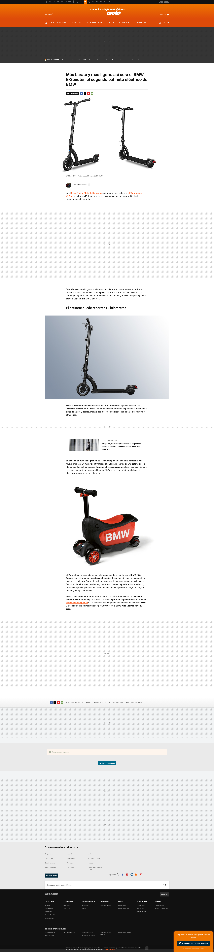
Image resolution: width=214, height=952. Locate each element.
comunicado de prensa (77, 602)
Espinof (84, 908)
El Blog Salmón (159, 905)
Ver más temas (51, 875)
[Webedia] (51, 893)
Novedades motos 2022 (95, 868)
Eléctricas (70, 867)
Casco (99, 60)
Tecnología (79, 702)
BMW (84, 60)
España (91, 60)
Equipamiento (50, 863)
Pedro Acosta (124, 60)
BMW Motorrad (100, 702)
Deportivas (76, 23)
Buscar (165, 885)
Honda (90, 863)
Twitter (160, 23)
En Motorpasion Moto (109, 440)
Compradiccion (141, 912)
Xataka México (50, 932)
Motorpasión (122, 905)
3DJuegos (67, 905)
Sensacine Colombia (88, 936)
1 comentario (73, 93)
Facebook (164, 23)
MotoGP (110, 23)
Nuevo (163, 14)
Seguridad (49, 858)
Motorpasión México (124, 932)
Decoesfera (140, 908)
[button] (81, 184)
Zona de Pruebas (58, 23)
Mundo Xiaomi (49, 918)
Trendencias (141, 905)
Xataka (47, 905)
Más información (109, 949)
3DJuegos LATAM (69, 932)
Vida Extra (67, 908)
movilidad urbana (116, 702)
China (63, 60)
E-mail (92, 93)
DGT (78, 60)
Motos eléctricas (94, 23)
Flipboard (88, 93)
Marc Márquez (140, 23)
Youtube (127, 874)
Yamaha (70, 863)
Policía (107, 60)
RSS (136, 874)
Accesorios (124, 23)
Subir (163, 894)
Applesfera (48, 912)
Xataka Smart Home (51, 915)
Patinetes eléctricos (134, 702)
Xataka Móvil (49, 908)
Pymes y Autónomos (161, 908)
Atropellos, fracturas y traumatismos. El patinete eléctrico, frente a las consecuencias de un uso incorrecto (121, 447)
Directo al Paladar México (105, 933)
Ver (108, 763)
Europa (114, 60)
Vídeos (90, 854)
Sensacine (85, 905)
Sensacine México (87, 932)
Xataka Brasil (49, 936)
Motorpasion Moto (107, 11)
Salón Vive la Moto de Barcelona (86, 193)
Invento (71, 60)
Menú (50, 14)
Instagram (168, 23)
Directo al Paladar (105, 905)
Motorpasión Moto (124, 908)
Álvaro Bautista (136, 60)
